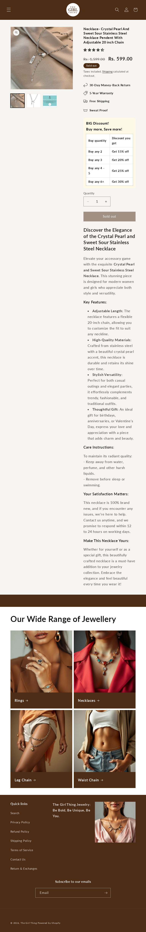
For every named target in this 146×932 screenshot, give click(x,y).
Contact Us (18, 859)
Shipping (107, 71)
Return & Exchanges (23, 868)
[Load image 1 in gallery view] (17, 101)
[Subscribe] (105, 893)
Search (14, 813)
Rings (19, 700)
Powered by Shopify (49, 923)
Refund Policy (19, 831)
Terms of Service (21, 850)
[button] (8, 9)
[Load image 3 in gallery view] (50, 101)
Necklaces (86, 700)
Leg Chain (23, 780)
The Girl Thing (29, 923)
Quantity (88, 193)
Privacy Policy (20, 822)
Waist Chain (88, 780)
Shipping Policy (21, 840)
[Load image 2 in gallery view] (34, 101)
